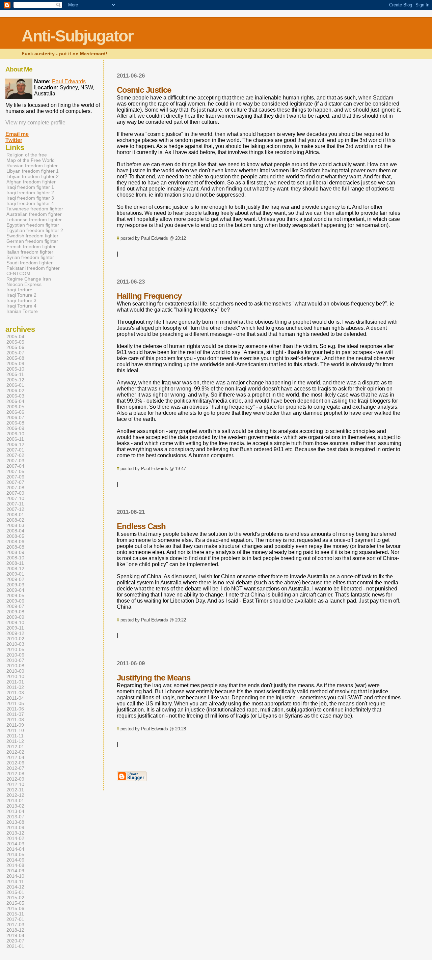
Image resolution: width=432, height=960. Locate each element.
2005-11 (15, 374)
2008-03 (15, 525)
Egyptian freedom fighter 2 (34, 230)
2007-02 (15, 455)
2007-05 (15, 471)
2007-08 (15, 487)
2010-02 (15, 638)
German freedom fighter (32, 241)
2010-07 (15, 660)
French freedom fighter (31, 246)
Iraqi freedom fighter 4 (30, 203)
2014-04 (15, 849)
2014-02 (15, 838)
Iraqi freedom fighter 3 (30, 198)
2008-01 (15, 514)
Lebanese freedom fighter (34, 219)
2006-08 (15, 423)
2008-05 (15, 536)
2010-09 (15, 671)
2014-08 (15, 865)
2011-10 (15, 730)
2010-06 (15, 655)
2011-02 (15, 687)
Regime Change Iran (28, 279)
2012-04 (15, 757)
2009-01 (15, 574)
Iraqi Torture (19, 289)
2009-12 (15, 633)
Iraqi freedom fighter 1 (30, 187)
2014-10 (15, 876)
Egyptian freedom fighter (32, 225)
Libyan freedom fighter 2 (32, 176)
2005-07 (15, 352)
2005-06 (15, 347)
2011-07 (15, 714)
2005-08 (15, 358)
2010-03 (15, 644)
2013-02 (15, 806)
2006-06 (15, 412)
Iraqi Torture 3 (21, 300)
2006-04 (15, 401)
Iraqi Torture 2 (21, 295)
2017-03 (15, 924)
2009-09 (15, 617)
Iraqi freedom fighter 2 (30, 192)
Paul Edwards (69, 81)
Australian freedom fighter (34, 214)
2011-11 (15, 735)
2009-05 (15, 595)
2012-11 (15, 789)
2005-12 (15, 379)
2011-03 (15, 692)
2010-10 (15, 676)
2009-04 (15, 590)
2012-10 (15, 784)
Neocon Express (24, 284)
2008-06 (15, 541)
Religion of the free (26, 154)
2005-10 (15, 369)
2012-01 (15, 746)
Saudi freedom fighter (29, 262)
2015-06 (15, 908)
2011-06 (15, 708)
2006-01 (15, 385)
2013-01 (15, 800)
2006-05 (15, 406)
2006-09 (15, 428)
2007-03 (15, 460)
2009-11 (15, 628)
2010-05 (15, 649)
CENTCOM (18, 273)
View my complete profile (35, 122)
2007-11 (15, 503)
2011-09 (15, 725)
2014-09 (15, 870)
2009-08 (15, 611)
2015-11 (15, 914)
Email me (17, 134)
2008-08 (15, 547)
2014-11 (15, 881)
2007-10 (15, 498)
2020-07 (15, 940)
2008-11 (15, 563)
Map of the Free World (30, 160)
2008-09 (15, 552)
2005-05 (15, 342)
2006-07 (15, 417)
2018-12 (15, 930)
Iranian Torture (22, 311)
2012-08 (15, 773)
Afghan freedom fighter (31, 181)
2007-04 (15, 466)
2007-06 (15, 476)
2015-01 (15, 892)
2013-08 (15, 822)
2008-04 (15, 530)
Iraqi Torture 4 (21, 306)
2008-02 (15, 520)
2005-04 (15, 336)
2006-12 (15, 444)
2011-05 (15, 703)
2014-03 (15, 843)
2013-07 (15, 816)
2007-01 (15, 450)
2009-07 (15, 606)
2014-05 (15, 854)
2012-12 (15, 795)
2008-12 (15, 568)
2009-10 (15, 622)
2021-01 (15, 946)
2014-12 (15, 887)
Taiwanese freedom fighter (34, 208)
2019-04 (15, 935)
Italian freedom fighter (29, 252)
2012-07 (15, 768)
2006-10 (15, 433)
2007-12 (15, 509)
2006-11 (15, 439)
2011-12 (15, 741)
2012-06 (15, 762)
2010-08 (15, 665)
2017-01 (15, 919)
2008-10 (15, 557)
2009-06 (15, 601)
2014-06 (15, 860)
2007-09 (15, 493)
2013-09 (15, 827)
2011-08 (15, 719)
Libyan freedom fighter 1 (32, 171)
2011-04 (15, 698)
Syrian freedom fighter (30, 257)
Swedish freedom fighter (32, 235)
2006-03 (15, 396)
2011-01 (15, 682)
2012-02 (15, 752)
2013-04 (15, 811)
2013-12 (15, 833)
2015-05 (15, 903)
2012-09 (15, 779)
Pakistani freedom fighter (33, 268)
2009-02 (15, 579)
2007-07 (15, 482)
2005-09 (15, 363)
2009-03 (15, 584)
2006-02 (15, 390)
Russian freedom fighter (32, 165)
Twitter (13, 140)
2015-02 (15, 897)
